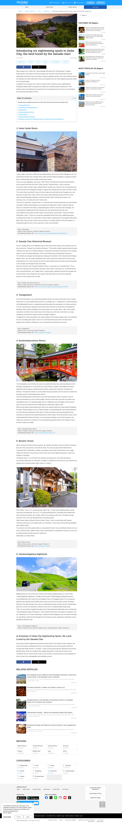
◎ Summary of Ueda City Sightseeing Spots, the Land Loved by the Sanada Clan (41, 119)
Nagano (66, 61)
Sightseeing (22, 61)
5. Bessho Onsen (23, 114)
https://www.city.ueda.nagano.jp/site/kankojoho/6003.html (51, 233)
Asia (39, 61)
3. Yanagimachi (22, 109)
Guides (31, 61)
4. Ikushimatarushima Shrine (26, 112)
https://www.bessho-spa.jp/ (42, 546)
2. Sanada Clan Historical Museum (27, 107)
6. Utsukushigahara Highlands (26, 116)
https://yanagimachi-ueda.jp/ (43, 332)
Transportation (55, 61)
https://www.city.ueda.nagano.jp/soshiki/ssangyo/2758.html (51, 286)
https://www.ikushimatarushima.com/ (45, 432)
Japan (46, 61)
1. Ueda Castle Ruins (24, 105)
